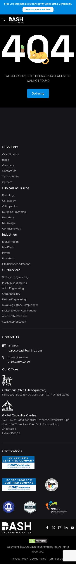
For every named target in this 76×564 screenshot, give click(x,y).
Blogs (5, 159)
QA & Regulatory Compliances (20, 305)
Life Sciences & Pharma (16, 264)
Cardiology (8, 200)
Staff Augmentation (14, 321)
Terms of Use (56, 558)
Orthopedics (10, 206)
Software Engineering (15, 277)
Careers (7, 182)
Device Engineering (14, 299)
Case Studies (10, 154)
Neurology (8, 223)
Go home (38, 93)
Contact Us (9, 171)
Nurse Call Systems (14, 212)
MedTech (8, 247)
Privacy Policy (20, 558)
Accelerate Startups (14, 316)
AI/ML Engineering (13, 288)
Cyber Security (11, 294)
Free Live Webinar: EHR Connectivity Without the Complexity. (38, 6)
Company (8, 165)
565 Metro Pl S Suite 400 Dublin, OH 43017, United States (35, 394)
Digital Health (10, 241)
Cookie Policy (38, 558)
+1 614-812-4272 (19, 362)
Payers (6, 253)
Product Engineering (14, 282)
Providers (8, 258)
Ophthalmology (11, 228)
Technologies (10, 176)
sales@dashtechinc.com (25, 350)
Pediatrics (8, 217)
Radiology (8, 195)
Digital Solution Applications (19, 310)
